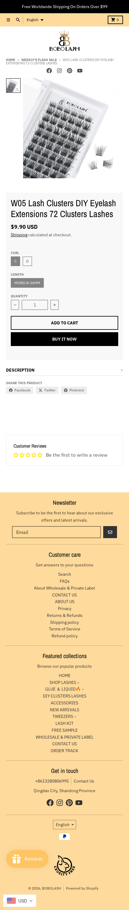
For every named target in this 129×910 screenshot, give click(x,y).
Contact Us (84, 781)
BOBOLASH (51, 888)
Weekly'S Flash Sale (39, 60)
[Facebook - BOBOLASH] (49, 71)
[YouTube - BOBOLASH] (80, 71)
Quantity (19, 296)
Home (10, 60)
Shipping (19, 234)
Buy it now (64, 339)
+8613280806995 (52, 781)
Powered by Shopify (82, 888)
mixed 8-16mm (27, 282)
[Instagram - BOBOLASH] (59, 71)
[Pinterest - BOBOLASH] (70, 71)
